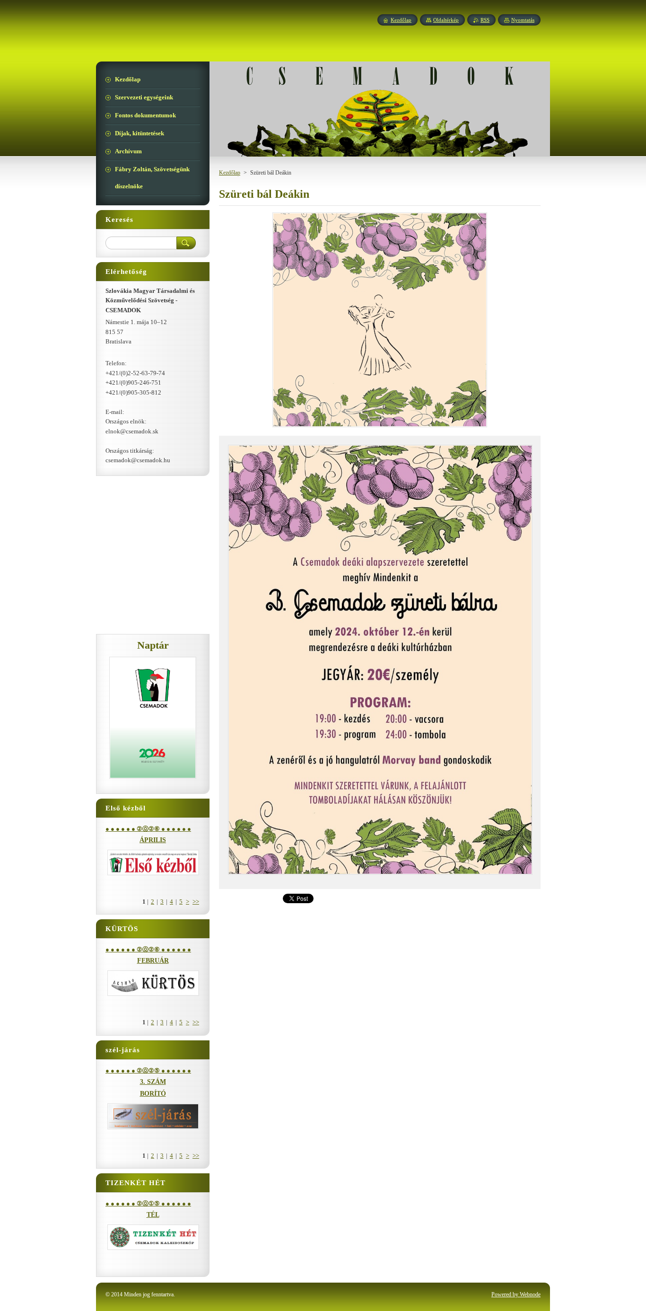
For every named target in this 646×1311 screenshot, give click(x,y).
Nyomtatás (522, 20)
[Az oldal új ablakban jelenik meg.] (380, 427)
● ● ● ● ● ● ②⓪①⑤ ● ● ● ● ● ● (148, 1203)
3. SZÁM (153, 1081)
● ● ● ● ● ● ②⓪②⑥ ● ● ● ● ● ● (148, 829)
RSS (484, 20)
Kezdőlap (229, 173)
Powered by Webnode (516, 1294)
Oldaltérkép (446, 20)
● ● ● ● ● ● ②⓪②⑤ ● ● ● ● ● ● (148, 1070)
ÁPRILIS (153, 840)
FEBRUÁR (153, 960)
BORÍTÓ (153, 1093)
